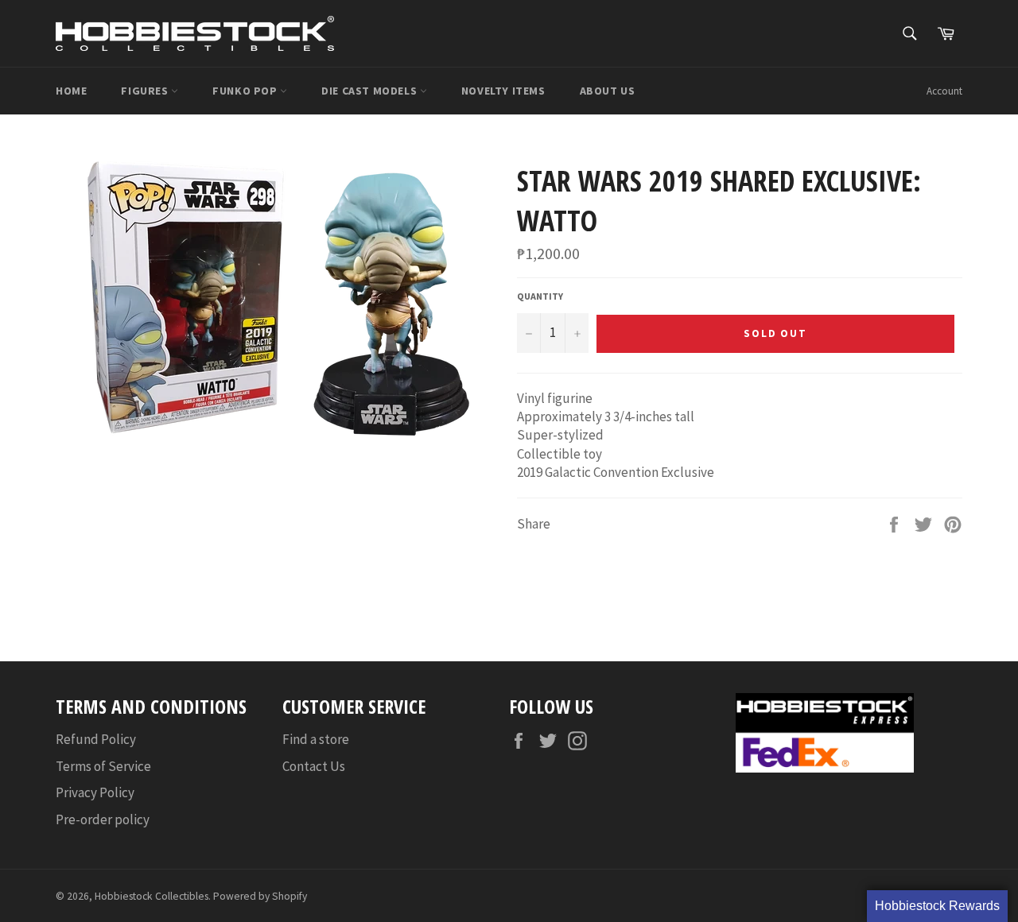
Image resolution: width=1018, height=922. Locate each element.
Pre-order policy (103, 819)
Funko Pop (246, 90)
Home (71, 90)
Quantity (540, 296)
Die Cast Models (370, 90)
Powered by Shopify (260, 896)
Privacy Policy (95, 792)
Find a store (315, 739)
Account (944, 91)
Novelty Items (503, 90)
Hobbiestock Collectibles (151, 896)
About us (607, 90)
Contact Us (313, 766)
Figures (146, 90)
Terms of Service (103, 766)
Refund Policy (96, 739)
